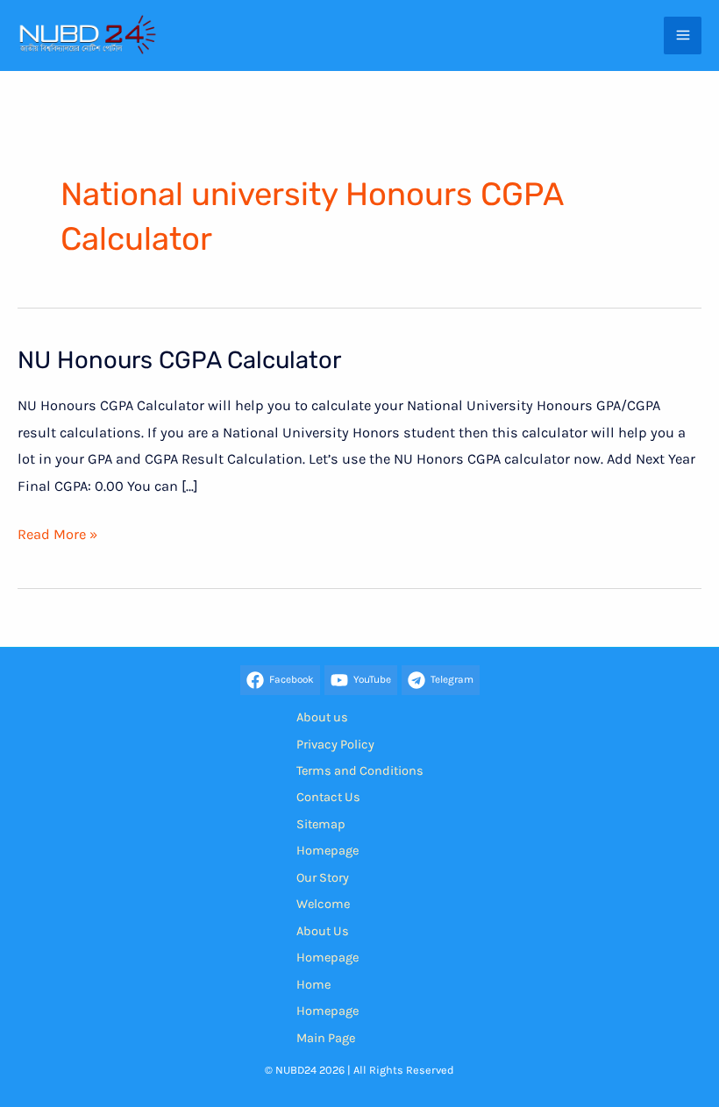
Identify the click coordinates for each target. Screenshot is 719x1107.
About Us (322, 931)
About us (322, 717)
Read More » (57, 536)
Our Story (322, 877)
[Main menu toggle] (682, 35)
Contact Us (328, 797)
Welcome (323, 904)
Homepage (327, 850)
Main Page (325, 1038)
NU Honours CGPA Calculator (179, 359)
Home (313, 984)
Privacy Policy (335, 744)
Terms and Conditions (360, 770)
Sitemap (320, 824)
